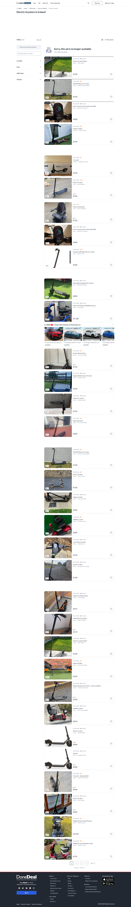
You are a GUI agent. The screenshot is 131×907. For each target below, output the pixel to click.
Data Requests (71, 890)
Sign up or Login (109, 3)
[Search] (19, 53)
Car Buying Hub (54, 893)
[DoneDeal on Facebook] (19, 888)
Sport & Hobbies (42, 8)
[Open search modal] (88, 3)
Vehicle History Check (55, 888)
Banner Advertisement (91, 889)
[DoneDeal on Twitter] (23, 888)
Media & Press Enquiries (91, 881)
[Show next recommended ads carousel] (113, 325)
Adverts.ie (52, 901)
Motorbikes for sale (55, 881)
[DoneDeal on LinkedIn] (30, 888)
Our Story (87, 878)
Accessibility (71, 895)
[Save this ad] (111, 74)
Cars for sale (53, 878)
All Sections (32, 8)
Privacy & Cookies (25, 904)
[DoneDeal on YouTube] (26, 888)
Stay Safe (70, 885)
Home (25, 8)
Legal (18, 904)
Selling (69, 883)
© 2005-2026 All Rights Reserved (106, 904)
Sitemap (52, 890)
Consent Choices (72, 893)
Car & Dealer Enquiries (91, 886)
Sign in (26, 893)
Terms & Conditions (37, 904)
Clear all (39, 39)
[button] (55, 3)
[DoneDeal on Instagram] (34, 888)
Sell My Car (53, 885)
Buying (69, 881)
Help (69, 878)
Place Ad (97, 3)
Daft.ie (52, 899)
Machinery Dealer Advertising (92, 891)
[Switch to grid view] (102, 39)
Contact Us (71, 888)
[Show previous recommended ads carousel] (110, 325)
